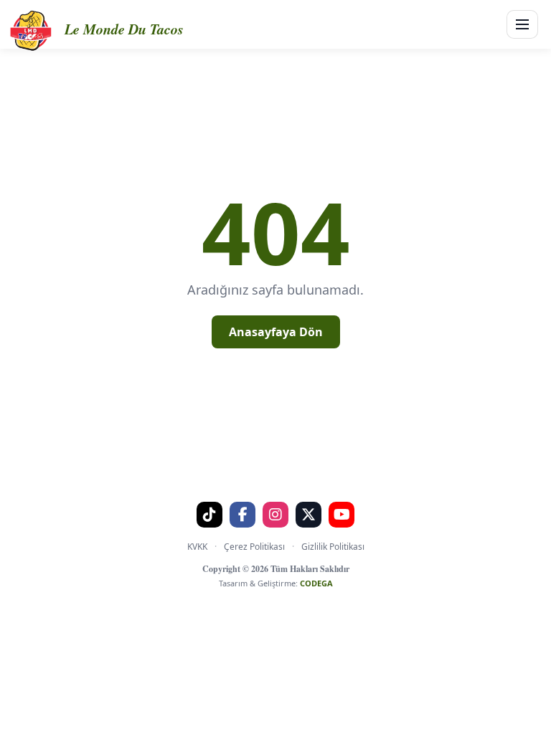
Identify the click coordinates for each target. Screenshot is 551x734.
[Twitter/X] (308, 515)
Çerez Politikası (254, 546)
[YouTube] (341, 515)
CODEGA (316, 583)
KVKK (197, 546)
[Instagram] (275, 515)
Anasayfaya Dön (276, 332)
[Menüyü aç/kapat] (522, 24)
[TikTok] (209, 515)
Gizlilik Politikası (332, 546)
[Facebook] (242, 515)
